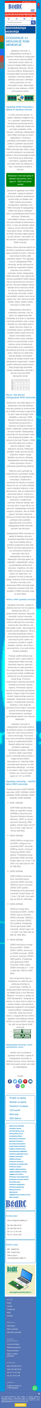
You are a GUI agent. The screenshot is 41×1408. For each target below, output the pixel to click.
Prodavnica (11, 1309)
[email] (30, 1081)
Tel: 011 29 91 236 (14, 1234)
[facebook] (10, 1081)
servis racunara (10, 1071)
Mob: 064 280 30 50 (14, 1369)
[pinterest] (25, 1081)
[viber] (18, 1086)
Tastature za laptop (19, 1106)
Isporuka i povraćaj (14, 1332)
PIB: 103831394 (13, 1252)
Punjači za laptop (18, 1097)
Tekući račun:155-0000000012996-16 (16, 1256)
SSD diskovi (15, 1118)
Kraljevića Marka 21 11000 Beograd (14, 1387)
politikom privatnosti (6, 1401)
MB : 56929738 (13, 1249)
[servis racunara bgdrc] (16, 1208)
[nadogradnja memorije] (20, 1294)
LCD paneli (15, 1110)
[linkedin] (20, 1081)
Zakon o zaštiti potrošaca (12, 1355)
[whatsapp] (23, 1086)
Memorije (14, 1114)
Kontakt (10, 1316)
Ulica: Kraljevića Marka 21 (17, 1220)
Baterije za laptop (18, 1101)
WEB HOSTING (13, 1197)
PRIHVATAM (21, 1405)
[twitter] (15, 1081)
